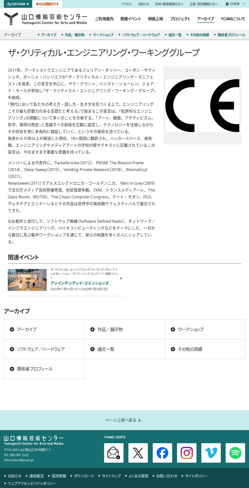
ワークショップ (103, 34)
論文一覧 (175, 34)
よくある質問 (138, 476)
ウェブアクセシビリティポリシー (32, 483)
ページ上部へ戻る (120, 420)
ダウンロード (84, 476)
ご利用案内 (104, 18)
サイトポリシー (196, 476)
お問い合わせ (166, 476)
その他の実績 (199, 34)
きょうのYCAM (16, 3)
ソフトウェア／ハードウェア (141, 34)
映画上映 (155, 18)
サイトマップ (111, 476)
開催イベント (130, 18)
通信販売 (36, 476)
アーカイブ (205, 18)
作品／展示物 (74, 34)
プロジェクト (180, 18)
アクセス (126, 4)
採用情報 (59, 476)
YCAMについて (233, 18)
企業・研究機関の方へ (204, 4)
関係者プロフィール (231, 34)
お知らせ (143, 4)
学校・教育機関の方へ (169, 4)
